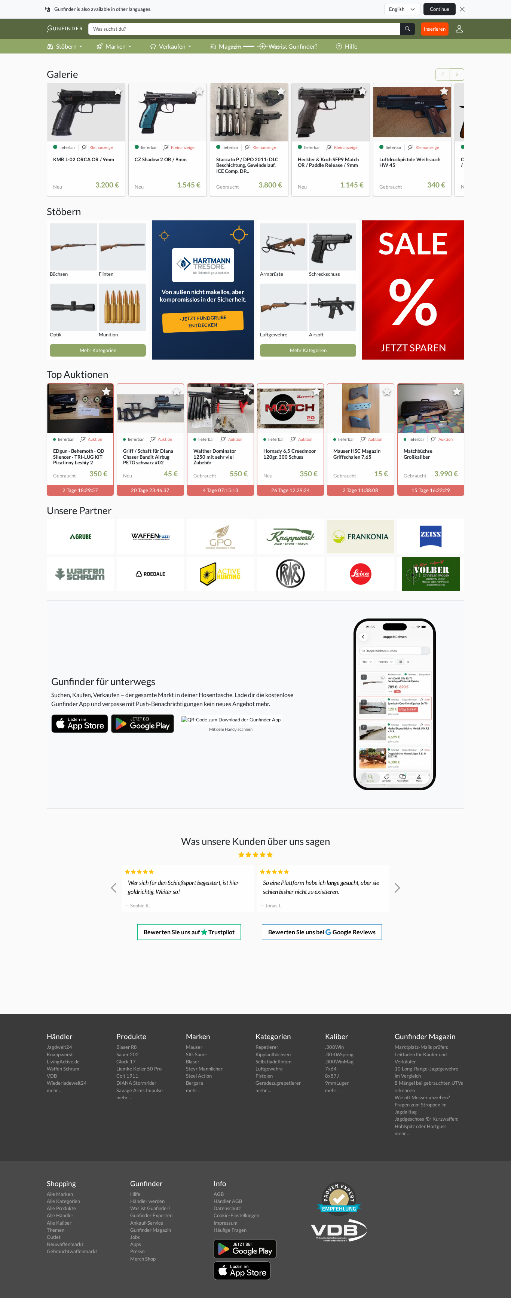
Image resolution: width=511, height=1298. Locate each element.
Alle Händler (60, 1215)
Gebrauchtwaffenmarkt (72, 1251)
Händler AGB (228, 1201)
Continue (439, 9)
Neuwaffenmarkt (65, 1244)
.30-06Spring (339, 1054)
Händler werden (147, 1201)
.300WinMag (339, 1062)
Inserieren (435, 29)
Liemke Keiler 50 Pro (139, 1069)
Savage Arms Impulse (139, 1090)
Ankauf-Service (146, 1223)
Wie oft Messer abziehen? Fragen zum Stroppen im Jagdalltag (422, 1104)
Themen (55, 1230)
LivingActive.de (63, 1062)
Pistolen (264, 1076)
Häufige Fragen (230, 1230)
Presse (137, 1251)
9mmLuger (337, 1083)
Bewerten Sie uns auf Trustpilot (189, 931)
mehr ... (54, 1090)
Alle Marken (60, 1194)
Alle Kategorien (63, 1201)
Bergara (194, 1083)
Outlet (54, 1237)
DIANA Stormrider (136, 1083)
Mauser (194, 1047)
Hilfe (135, 1194)
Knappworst (60, 1054)
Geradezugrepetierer (278, 1083)
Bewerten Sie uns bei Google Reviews (322, 931)
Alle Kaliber (59, 1223)
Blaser (192, 1062)
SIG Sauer (196, 1054)
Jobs (135, 1237)
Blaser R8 (126, 1047)
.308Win (334, 1047)
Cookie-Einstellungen (236, 1215)
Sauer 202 (127, 1054)
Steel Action (199, 1076)
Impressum (226, 1223)
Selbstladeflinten (273, 1062)
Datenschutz (227, 1208)
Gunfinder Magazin (150, 1230)
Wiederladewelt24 (67, 1083)
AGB (219, 1194)
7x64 (331, 1069)
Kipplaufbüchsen (273, 1054)
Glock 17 (126, 1062)
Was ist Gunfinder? (150, 1208)
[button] (456, 29)
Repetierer (267, 1047)
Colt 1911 (127, 1076)
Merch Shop (143, 1259)
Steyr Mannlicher (204, 1069)
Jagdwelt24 (59, 1047)
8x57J (332, 1076)
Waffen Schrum (63, 1069)
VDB (52, 1076)
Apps (135, 1244)
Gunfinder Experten (151, 1215)
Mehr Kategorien (98, 350)
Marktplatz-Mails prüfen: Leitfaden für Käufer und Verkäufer (421, 1054)
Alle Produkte (61, 1208)
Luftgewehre (269, 1069)
